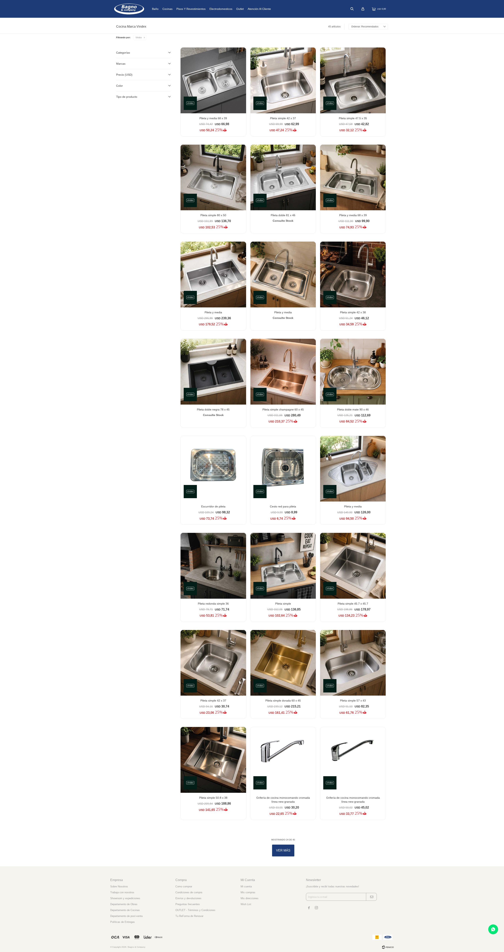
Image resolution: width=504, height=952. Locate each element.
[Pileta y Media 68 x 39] (213, 80)
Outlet (240, 8)
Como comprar (183, 886)
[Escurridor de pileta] (213, 469)
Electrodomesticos (220, 8)
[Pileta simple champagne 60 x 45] (283, 372)
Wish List (246, 904)
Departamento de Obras (123, 904)
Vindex (138, 37)
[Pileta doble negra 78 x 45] (213, 372)
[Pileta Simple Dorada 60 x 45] (283, 663)
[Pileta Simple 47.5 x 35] (353, 80)
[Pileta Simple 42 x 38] (353, 274)
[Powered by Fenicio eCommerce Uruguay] (388, 947)
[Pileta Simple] (283, 566)
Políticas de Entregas (122, 921)
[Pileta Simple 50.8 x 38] (213, 760)
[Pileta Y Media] (213, 274)
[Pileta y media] (353, 469)
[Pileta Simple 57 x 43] (353, 663)
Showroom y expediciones (125, 898)
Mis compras (248, 892)
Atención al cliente (259, 8)
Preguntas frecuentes (187, 904)
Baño (155, 8)
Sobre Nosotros (119, 886)
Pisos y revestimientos (191, 8)
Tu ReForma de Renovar (189, 916)
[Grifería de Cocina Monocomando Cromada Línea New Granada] (283, 760)
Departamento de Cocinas (125, 910)
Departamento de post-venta (126, 916)
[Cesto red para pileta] (283, 469)
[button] (352, 9)
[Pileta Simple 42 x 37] (283, 80)
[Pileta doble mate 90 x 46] (353, 372)
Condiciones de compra (188, 892)
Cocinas (167, 8)
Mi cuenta (246, 886)
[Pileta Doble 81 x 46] (283, 177)
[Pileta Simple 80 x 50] (213, 177)
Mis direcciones (249, 898)
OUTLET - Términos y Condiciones (195, 910)
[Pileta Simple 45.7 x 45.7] (353, 566)
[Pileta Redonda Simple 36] (213, 566)
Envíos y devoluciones (188, 898)
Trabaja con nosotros (122, 892)
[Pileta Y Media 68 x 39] (353, 177)
